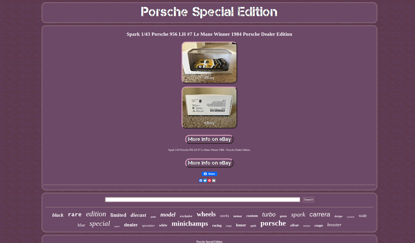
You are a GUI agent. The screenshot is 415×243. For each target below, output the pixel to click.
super (117, 226)
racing (217, 225)
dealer (131, 224)
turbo (269, 214)
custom (252, 215)
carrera (320, 214)
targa (229, 225)
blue (81, 225)
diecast (138, 215)
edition (96, 214)
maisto (306, 225)
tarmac (237, 216)
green (283, 216)
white (163, 225)
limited (118, 215)
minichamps (190, 223)
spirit (253, 225)
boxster (334, 224)
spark (298, 214)
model (168, 214)
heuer (241, 225)
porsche (273, 223)
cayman (350, 216)
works (224, 216)
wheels (206, 214)
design (338, 216)
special (99, 223)
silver (294, 225)
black (58, 215)
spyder (153, 217)
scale (363, 215)
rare (75, 215)
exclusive (186, 216)
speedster (148, 225)
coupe (318, 225)
